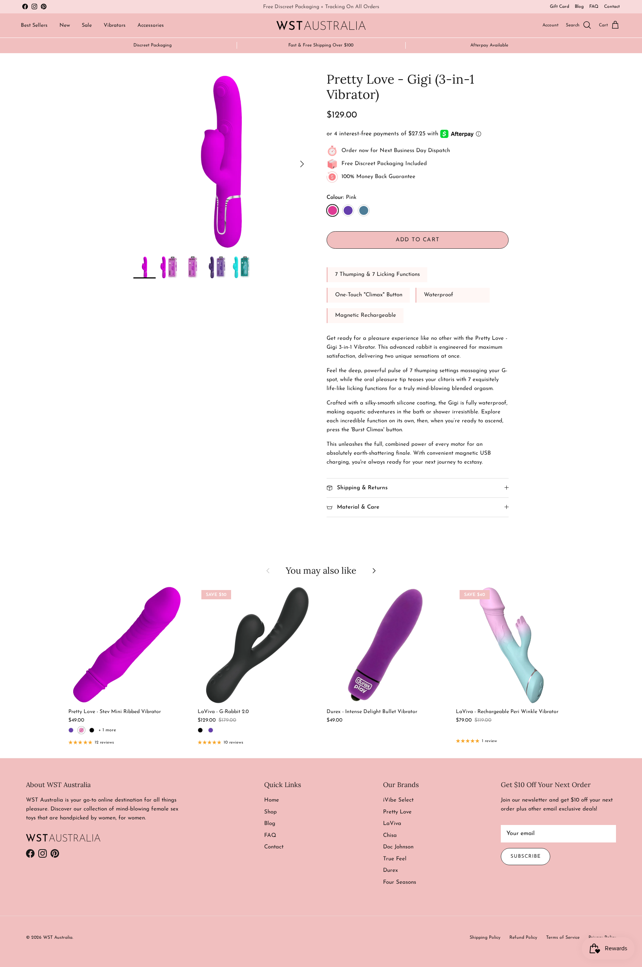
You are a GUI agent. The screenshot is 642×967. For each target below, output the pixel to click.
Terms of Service (563, 937)
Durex (390, 870)
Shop (270, 812)
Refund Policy (523, 937)
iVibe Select (398, 800)
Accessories (150, 25)
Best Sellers (34, 25)
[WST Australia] (321, 25)
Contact (612, 6)
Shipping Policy (485, 937)
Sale (87, 25)
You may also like (321, 570)
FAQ (594, 6)
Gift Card (559, 6)
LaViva (392, 823)
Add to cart (418, 240)
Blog (579, 6)
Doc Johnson (398, 847)
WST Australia (57, 937)
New (64, 25)
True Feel (394, 859)
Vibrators (115, 25)
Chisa (390, 835)
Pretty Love (397, 812)
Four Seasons (399, 882)
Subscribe (525, 856)
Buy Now (353, 7)
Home (271, 800)
